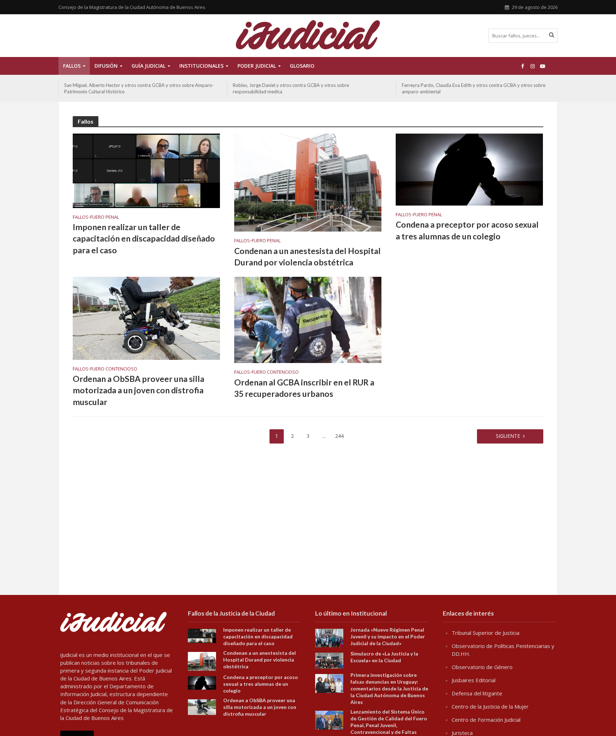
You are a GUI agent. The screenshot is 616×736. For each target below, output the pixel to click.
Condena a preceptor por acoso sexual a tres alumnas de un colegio (467, 230)
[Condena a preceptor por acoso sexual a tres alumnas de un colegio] (469, 169)
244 (339, 435)
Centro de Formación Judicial (486, 719)
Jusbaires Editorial (474, 680)
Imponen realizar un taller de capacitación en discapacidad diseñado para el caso (144, 238)
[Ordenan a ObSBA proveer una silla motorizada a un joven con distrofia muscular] (146, 318)
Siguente (508, 435)
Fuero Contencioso (113, 369)
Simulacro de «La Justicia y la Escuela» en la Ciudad (384, 657)
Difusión (106, 65)
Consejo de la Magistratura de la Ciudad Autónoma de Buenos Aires (131, 7)
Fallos (72, 65)
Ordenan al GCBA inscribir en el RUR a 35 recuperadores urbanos (304, 388)
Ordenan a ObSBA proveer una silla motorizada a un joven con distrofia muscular (138, 390)
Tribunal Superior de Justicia (485, 632)
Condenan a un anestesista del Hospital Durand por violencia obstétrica (307, 256)
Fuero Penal (104, 217)
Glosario (302, 65)
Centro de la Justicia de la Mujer (490, 706)
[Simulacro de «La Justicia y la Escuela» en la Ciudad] (329, 660)
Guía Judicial (148, 65)
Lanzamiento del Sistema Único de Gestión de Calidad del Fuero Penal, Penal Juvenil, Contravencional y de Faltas (388, 722)
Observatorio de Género (482, 666)
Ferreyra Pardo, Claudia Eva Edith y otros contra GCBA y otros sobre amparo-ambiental (304, 88)
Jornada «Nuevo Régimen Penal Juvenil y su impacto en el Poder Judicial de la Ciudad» (387, 636)
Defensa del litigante (477, 693)
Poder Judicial (256, 65)
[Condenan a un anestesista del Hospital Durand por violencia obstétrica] (307, 182)
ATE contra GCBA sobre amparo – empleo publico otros (460, 85)
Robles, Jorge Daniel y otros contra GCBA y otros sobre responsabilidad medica (122, 88)
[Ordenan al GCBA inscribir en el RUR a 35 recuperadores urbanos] (307, 319)
